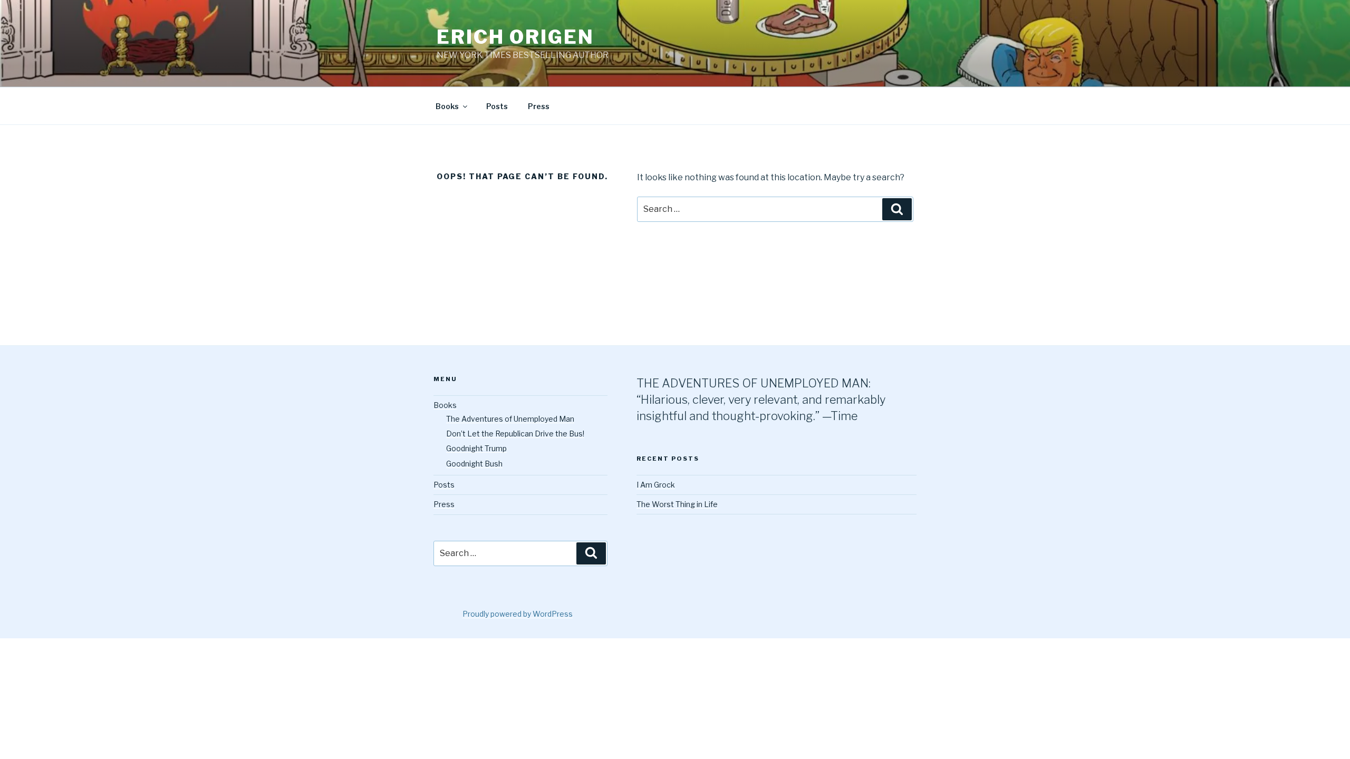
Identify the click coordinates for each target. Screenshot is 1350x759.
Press (538, 106)
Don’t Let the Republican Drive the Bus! (515, 433)
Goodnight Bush (474, 463)
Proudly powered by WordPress (517, 613)
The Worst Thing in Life (677, 504)
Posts (497, 106)
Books (447, 106)
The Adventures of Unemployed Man (510, 418)
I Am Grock (656, 484)
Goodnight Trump (476, 448)
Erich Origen (515, 36)
